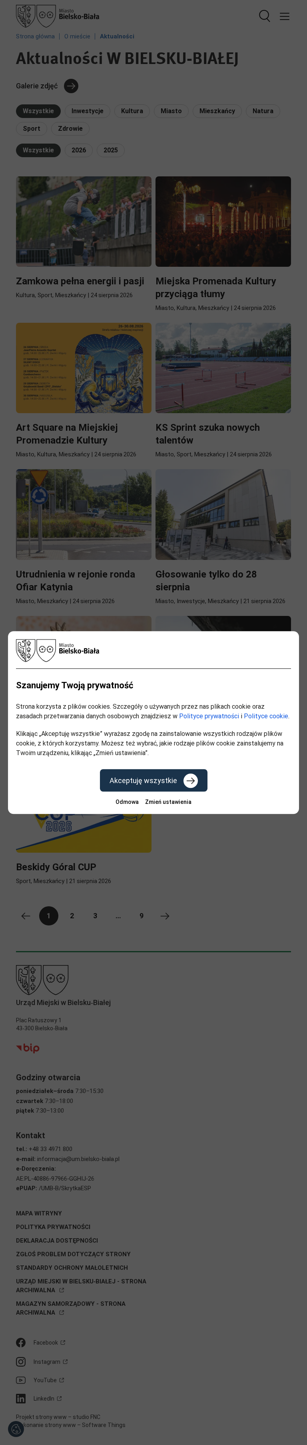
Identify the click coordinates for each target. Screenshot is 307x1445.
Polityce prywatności (209, 716)
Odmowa (127, 802)
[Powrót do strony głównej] (153, 650)
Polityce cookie (266, 716)
